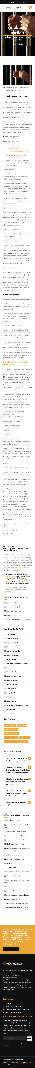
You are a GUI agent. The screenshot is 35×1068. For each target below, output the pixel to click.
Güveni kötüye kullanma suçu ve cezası (18, 619)
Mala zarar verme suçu (13, 855)
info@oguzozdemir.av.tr (10, 978)
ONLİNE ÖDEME (10, 2)
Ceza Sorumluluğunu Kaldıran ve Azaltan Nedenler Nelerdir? (17, 849)
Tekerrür (8, 1003)
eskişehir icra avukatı (24, 738)
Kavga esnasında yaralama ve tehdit (17, 903)
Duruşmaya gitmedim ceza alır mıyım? (17, 908)
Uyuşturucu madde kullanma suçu (16, 603)
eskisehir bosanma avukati (11, 729)
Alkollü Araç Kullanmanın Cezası (15, 844)
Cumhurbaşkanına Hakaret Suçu (15, 836)
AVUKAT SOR (16, 1043)
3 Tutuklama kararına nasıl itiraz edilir (17, 151)
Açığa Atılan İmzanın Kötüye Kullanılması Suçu (17, 826)
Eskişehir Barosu (11, 576)
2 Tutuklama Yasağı (12, 148)
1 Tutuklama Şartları (12, 146)
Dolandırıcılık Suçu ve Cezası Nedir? (17, 872)
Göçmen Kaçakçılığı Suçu (14, 607)
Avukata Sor (11, 949)
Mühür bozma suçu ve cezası (15, 859)
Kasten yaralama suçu (12, 891)
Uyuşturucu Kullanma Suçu (13, 611)
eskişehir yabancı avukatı (11, 738)
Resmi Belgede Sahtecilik (13, 821)
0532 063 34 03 (23, 2)
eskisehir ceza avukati (10, 725)
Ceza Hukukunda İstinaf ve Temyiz (16, 832)
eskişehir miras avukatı (10, 742)
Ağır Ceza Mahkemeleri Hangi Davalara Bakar (17, 881)
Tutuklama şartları (11, 867)
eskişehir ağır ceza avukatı (11, 733)
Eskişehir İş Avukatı (22, 742)
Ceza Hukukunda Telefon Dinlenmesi (17, 840)
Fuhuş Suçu (9, 615)
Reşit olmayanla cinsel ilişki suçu (14, 1012)
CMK (4, 369)
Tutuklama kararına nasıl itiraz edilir (15, 363)
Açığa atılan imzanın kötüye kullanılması (18, 895)
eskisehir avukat (22, 725)
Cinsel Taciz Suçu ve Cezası (14, 876)
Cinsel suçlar (10, 863)
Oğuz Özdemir (22, 980)
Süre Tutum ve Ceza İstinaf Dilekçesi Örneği (18, 1009)
